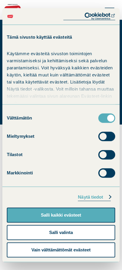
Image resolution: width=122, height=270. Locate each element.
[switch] (106, 136)
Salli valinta (61, 232)
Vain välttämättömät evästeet (61, 249)
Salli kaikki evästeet (61, 214)
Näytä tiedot (90, 196)
